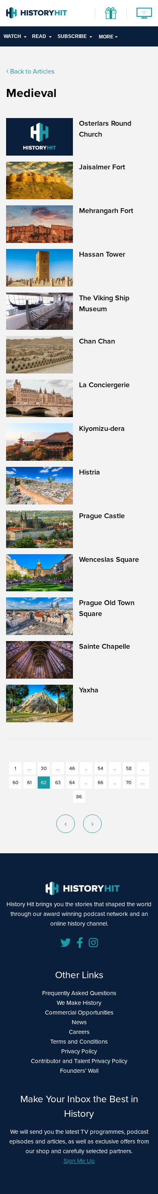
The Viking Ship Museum (104, 303)
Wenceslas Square (109, 559)
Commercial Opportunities (79, 1012)
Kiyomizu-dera (102, 428)
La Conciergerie (104, 385)
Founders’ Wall (79, 1070)
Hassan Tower (102, 254)
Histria (89, 472)
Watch (12, 36)
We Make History (79, 1002)
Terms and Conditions (79, 1041)
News (79, 1022)
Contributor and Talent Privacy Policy (79, 1061)
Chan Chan (97, 341)
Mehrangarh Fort (106, 210)
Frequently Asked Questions (79, 993)
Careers (79, 1031)
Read (39, 36)
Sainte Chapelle (104, 646)
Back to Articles (31, 71)
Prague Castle (102, 516)
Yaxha (88, 690)
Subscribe (72, 36)
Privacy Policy (79, 1051)
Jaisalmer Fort (102, 167)
